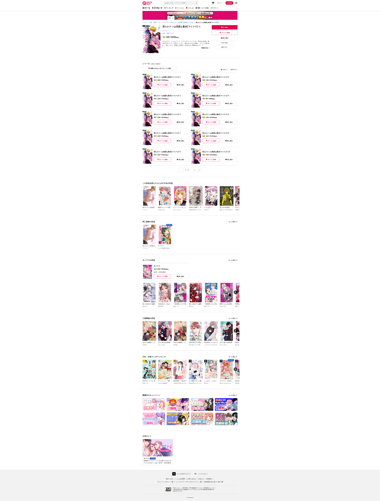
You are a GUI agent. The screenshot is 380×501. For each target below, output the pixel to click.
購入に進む (224, 27)
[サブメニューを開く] (236, 3)
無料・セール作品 (203, 8)
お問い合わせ (191, 479)
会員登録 (229, 3)
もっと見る (232, 221)
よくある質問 (181, 479)
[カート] (213, 3)
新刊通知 (225, 43)
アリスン (165, 30)
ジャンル (191, 8)
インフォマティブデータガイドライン (187, 482)
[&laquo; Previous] (181, 170)
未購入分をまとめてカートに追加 (160, 68)
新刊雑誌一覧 (158, 8)
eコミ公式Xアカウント (182, 474)
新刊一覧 (147, 8)
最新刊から (234, 69)
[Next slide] (236, 196)
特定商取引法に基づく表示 (213, 482)
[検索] (196, 3)
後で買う (225, 47)
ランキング (169, 8)
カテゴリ (213, 8)
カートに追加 (225, 32)
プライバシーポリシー (165, 482)
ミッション (180, 8)
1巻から (225, 69)
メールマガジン (203, 474)
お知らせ (201, 479)
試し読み (225, 38)
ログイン (220, 3)
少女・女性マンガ (168, 33)
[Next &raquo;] (199, 170)
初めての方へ (170, 479)
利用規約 (209, 479)
